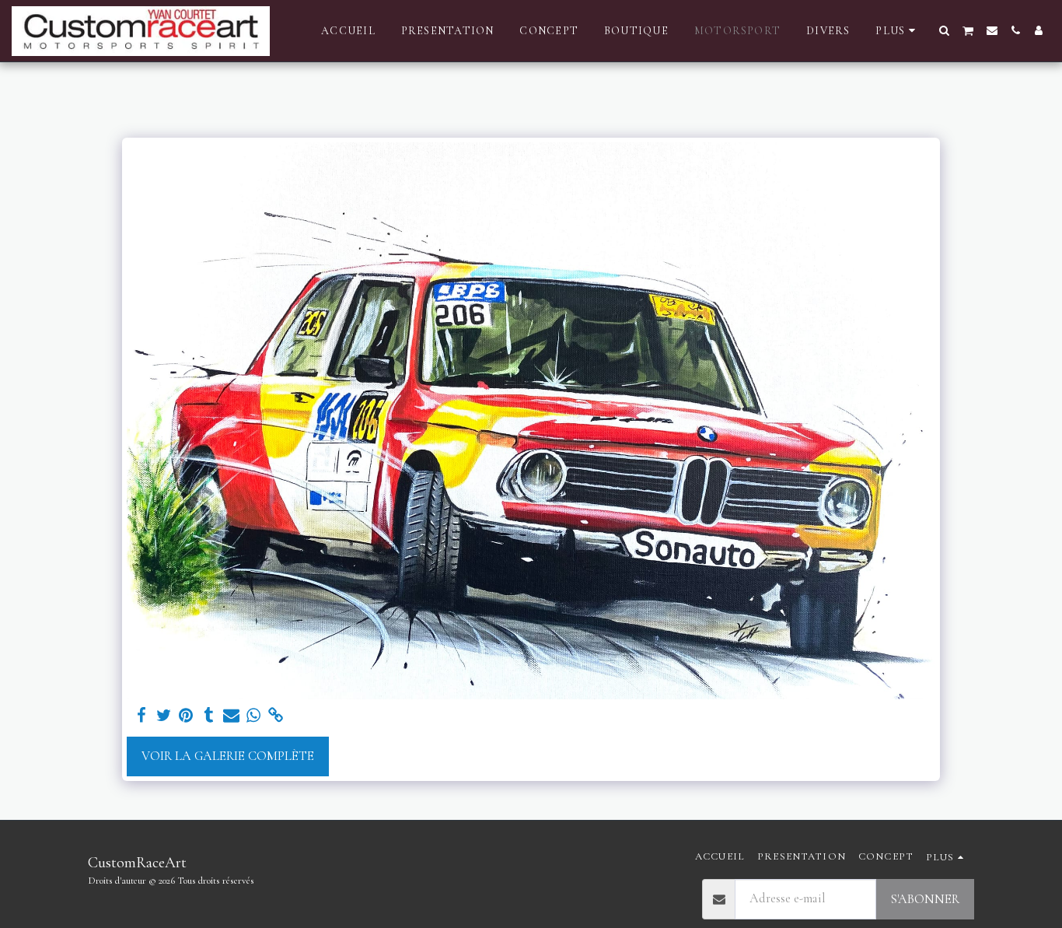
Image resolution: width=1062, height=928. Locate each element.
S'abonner (924, 899)
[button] (944, 30)
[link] (276, 716)
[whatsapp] (254, 716)
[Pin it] (186, 716)
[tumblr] (209, 716)
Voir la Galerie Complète (227, 756)
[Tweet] (163, 716)
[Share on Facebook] (141, 716)
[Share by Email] (231, 716)
